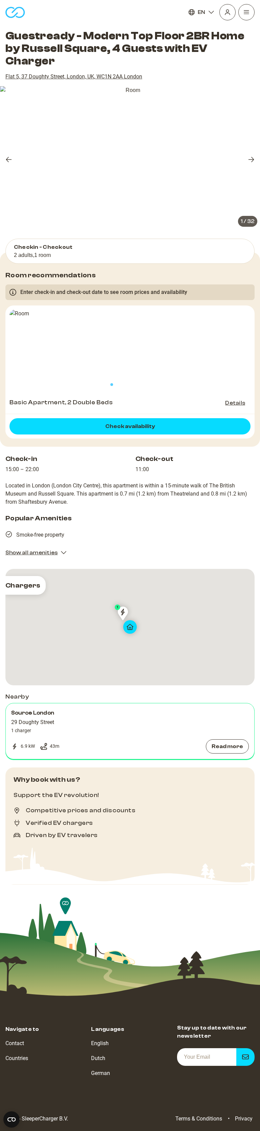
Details (235, 403)
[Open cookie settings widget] (11, 1119)
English (100, 1043)
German (100, 1073)
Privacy (244, 1118)
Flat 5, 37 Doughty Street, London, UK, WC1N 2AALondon (73, 76)
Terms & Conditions (198, 1118)
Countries (16, 1058)
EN (201, 12)
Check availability (130, 426)
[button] (130, 731)
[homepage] (15, 12)
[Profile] (227, 12)
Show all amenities (31, 553)
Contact (14, 1043)
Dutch (98, 1058)
